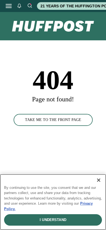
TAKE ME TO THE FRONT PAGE (53, 120)
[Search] (30, 6)
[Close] (99, 180)
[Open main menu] (8, 6)
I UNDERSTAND (53, 220)
